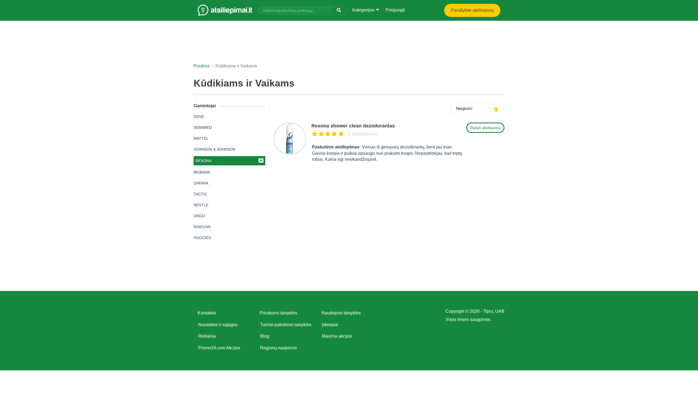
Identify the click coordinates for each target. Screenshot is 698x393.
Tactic (200, 194)
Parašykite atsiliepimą (472, 10)
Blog (264, 336)
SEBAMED (203, 127)
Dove (199, 116)
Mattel (201, 138)
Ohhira (201, 183)
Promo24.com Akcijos (219, 348)
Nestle (201, 205)
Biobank (202, 172)
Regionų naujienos (278, 348)
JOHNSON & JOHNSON (214, 149)
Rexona (203, 161)
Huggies (202, 238)
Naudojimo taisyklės (341, 313)
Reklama (207, 336)
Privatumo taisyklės (278, 313)
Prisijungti (395, 10)
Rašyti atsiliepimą (485, 128)
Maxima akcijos (337, 336)
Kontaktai (207, 313)
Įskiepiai (330, 324)
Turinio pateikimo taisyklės (285, 324)
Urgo (199, 216)
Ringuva (202, 227)
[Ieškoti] (339, 10)
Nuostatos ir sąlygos (217, 324)
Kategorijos (363, 10)
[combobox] (477, 108)
